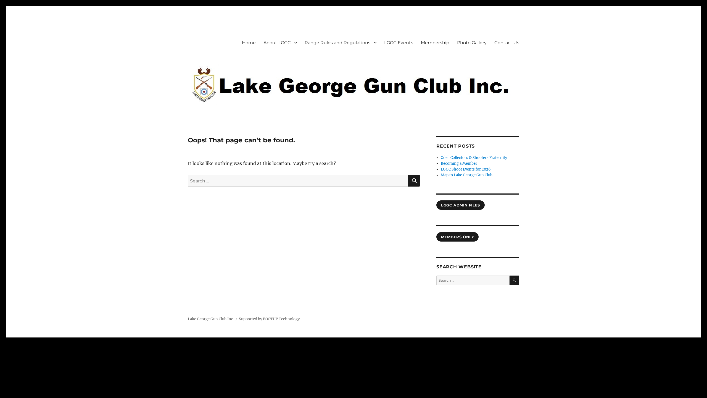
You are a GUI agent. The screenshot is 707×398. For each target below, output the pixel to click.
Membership (435, 42)
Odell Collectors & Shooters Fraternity (474, 157)
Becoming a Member (459, 163)
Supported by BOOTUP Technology (269, 319)
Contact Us (506, 42)
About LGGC (277, 42)
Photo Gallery (472, 42)
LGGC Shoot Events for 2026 (466, 169)
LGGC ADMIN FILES (460, 205)
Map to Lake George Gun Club (466, 175)
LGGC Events (398, 42)
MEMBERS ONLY (457, 237)
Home (249, 42)
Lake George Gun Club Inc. (211, 319)
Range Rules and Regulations (337, 42)
